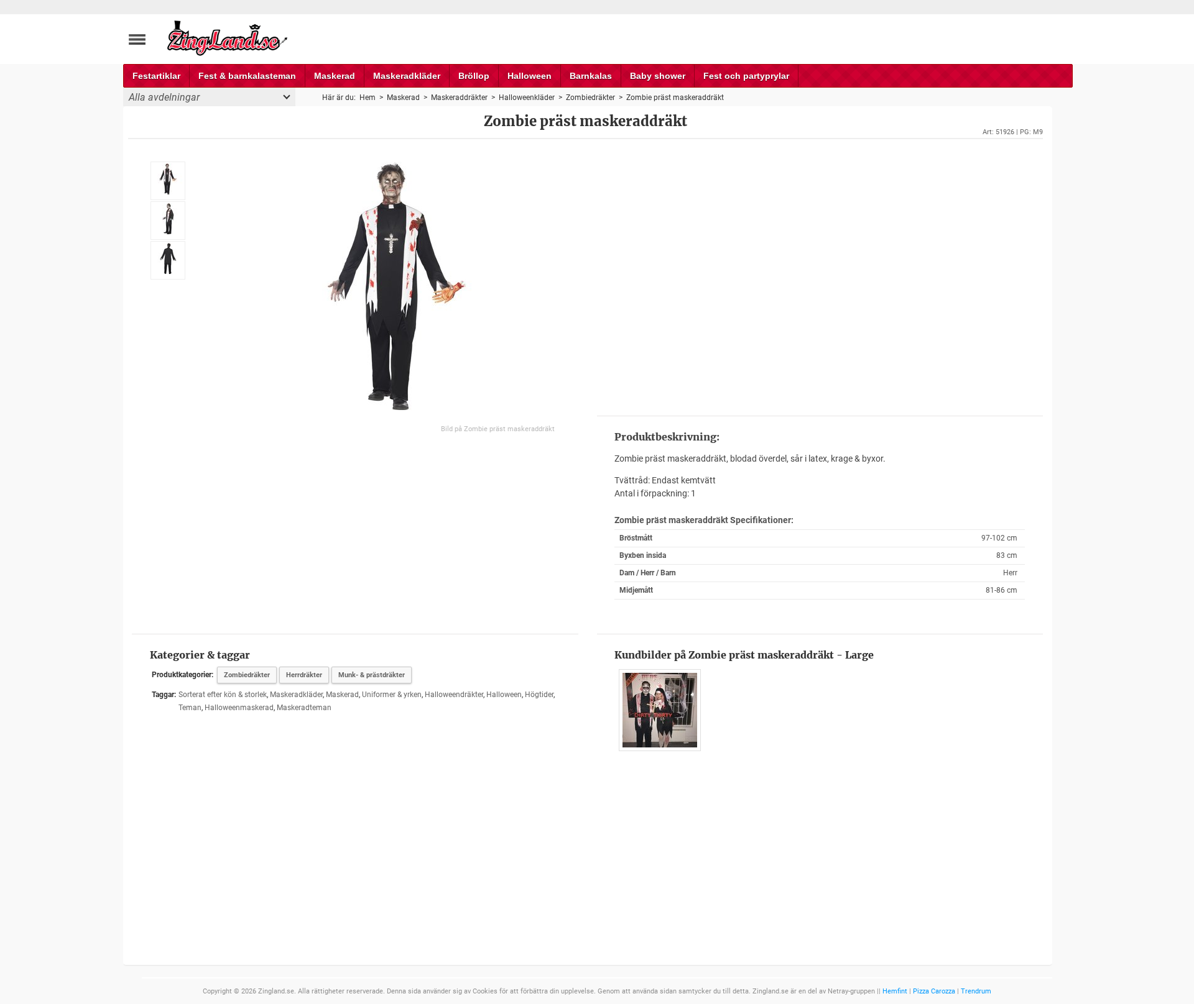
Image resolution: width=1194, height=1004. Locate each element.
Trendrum (976, 991)
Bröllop (473, 76)
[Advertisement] (820, 275)
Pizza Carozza (934, 991)
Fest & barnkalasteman (247, 76)
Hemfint (894, 991)
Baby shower (657, 76)
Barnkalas (591, 76)
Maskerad (334, 76)
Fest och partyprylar (746, 76)
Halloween (529, 76)
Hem (367, 97)
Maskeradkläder (406, 76)
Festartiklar (156, 76)
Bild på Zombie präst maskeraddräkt (498, 429)
